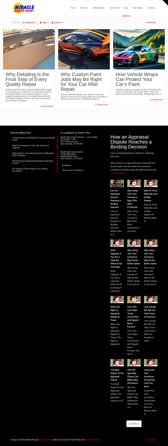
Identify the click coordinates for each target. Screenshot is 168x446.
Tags (44, 22)
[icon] (154, 440)
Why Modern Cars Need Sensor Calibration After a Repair (33, 154)
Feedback (66, 165)
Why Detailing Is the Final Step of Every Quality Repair (27, 79)
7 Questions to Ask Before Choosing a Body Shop (33, 139)
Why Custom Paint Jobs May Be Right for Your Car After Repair (81, 82)
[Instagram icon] (152, 440)
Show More (118, 173)
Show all (152, 22)
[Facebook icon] (146, 440)
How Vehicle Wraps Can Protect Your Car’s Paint (137, 79)
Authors (58, 22)
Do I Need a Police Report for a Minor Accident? (30, 170)
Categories (29, 22)
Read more (47, 106)
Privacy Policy (92, 439)
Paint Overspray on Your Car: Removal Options (30, 146)
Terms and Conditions (72, 170)
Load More (134, 423)
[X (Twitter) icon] (149, 440)
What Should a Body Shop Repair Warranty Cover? (32, 162)
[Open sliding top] (165, 3)
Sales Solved (45, 439)
